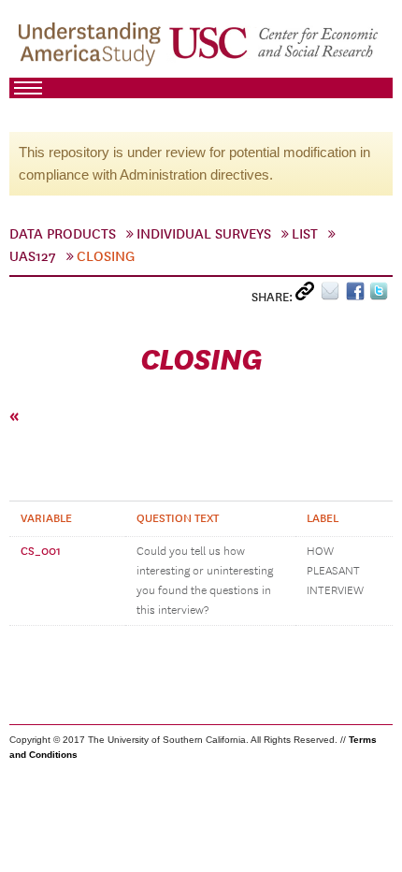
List (305, 233)
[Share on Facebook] (357, 295)
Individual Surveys (203, 233)
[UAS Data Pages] (92, 47)
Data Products (62, 233)
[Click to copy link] (308, 295)
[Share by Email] (333, 295)
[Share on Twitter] (381, 295)
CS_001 (41, 551)
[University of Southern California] (274, 47)
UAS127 (32, 256)
